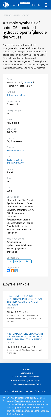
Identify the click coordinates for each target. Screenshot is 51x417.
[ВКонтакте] (8, 270)
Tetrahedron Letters (16, 95)
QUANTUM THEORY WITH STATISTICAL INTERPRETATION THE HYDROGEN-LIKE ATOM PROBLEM (24, 300)
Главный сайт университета (26, 380)
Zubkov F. (28, 82)
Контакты (26, 369)
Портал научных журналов (27, 377)
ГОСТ (10, 261)
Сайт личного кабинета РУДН (27, 384)
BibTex (28, 261)
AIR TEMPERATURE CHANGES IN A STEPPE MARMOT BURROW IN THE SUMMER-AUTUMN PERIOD (25, 336)
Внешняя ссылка (15, 150)
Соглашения (27, 373)
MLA (16, 261)
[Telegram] (16, 270)
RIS (21, 261)
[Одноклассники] (12, 270)
